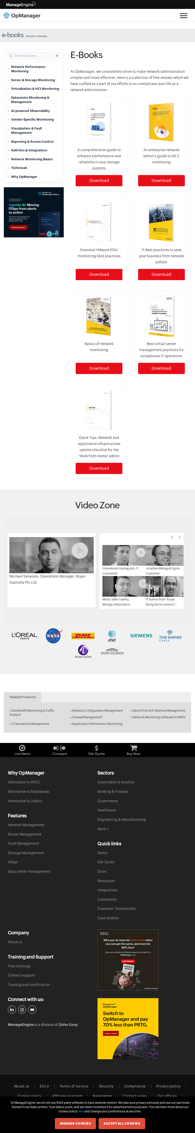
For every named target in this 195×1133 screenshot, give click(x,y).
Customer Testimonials (117, 909)
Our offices (167, 1096)
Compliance (135, 1086)
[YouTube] (32, 1010)
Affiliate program (67, 1096)
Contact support (21, 975)
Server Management (24, 834)
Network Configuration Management (97, 710)
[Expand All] (56, 55)
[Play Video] (51, 555)
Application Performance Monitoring (97, 724)
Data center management (29, 871)
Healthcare (107, 810)
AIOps (13, 862)
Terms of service (74, 1086)
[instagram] (22, 1010)
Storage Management (26, 853)
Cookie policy (30, 1096)
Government (108, 801)
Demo (102, 853)
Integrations (108, 890)
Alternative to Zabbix (25, 801)
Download (99, 180)
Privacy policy (168, 1086)
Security (106, 1086)
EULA (44, 1086)
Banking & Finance (113, 792)
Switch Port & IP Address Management (159, 710)
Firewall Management (87, 717)
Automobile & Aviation (116, 782)
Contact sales (135, 1096)
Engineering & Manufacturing (122, 820)
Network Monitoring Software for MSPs (159, 717)
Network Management (26, 825)
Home (30, 36)
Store (102, 871)
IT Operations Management (30, 724)
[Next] (180, 537)
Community (107, 899)
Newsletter (102, 1096)
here (81, 1111)
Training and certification (29, 985)
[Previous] (172, 537)
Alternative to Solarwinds (28, 792)
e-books (41, 36)
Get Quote (106, 862)
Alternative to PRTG (24, 782)
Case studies (108, 918)
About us (15, 942)
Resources (106, 881)
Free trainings (19, 966)
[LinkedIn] (12, 1010)
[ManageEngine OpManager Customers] (97, 643)
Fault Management (23, 843)
